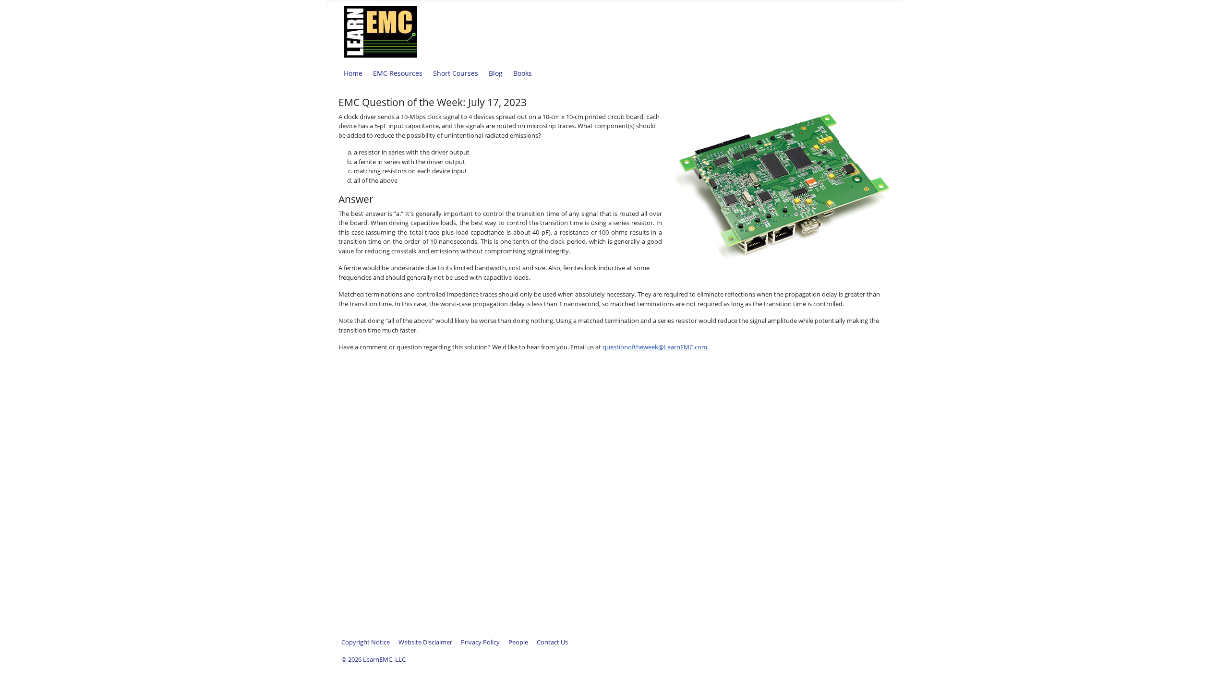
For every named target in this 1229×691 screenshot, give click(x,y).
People (518, 642)
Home (353, 73)
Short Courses (455, 73)
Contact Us (552, 642)
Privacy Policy (480, 642)
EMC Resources (397, 73)
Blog (496, 73)
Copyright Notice (365, 642)
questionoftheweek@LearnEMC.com (654, 347)
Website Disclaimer (425, 642)
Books (522, 73)
